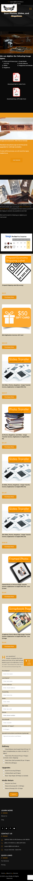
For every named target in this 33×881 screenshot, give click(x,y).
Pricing (3, 865)
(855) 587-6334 (17, 4)
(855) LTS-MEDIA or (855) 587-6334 (15, 843)
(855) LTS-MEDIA (24, 207)
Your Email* (5, 719)
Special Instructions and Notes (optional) (15, 733)
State (4, 698)
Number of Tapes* (8, 726)
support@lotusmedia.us (16, 2)
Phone (4, 712)
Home (3, 873)
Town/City (5, 692)
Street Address (7, 684)
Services (15, 873)
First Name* (6, 670)
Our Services (5, 861)
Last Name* (6, 678)
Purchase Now (9, 297)
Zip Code (5, 706)
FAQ (2, 820)
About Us (4, 816)
